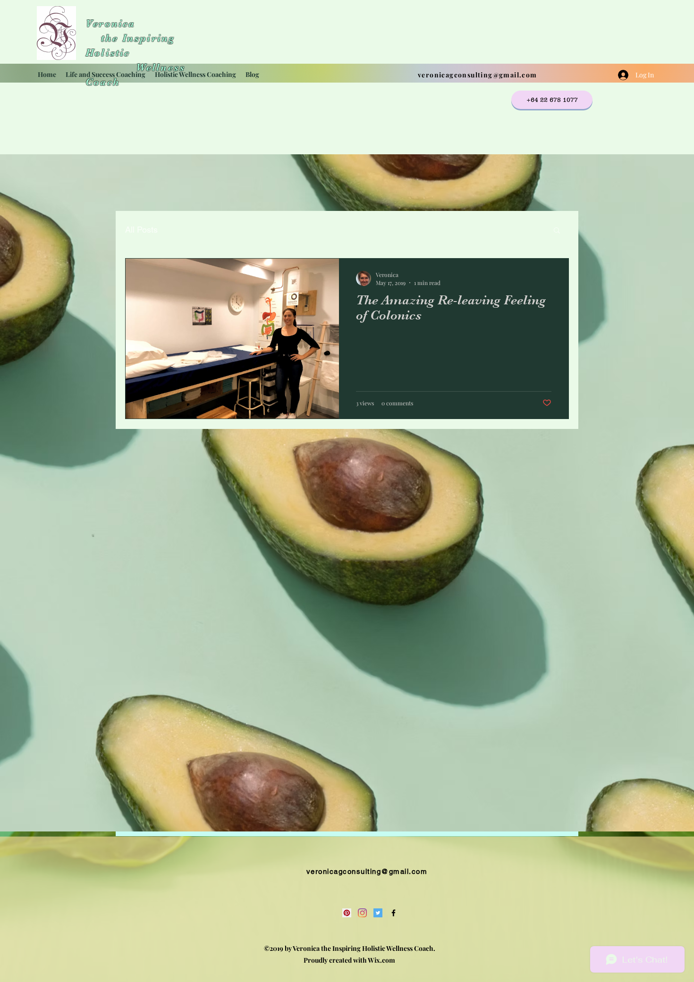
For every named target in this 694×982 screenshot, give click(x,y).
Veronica (110, 23)
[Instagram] (362, 912)
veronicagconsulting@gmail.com (477, 74)
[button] (556, 231)
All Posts (141, 230)
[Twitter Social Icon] (377, 912)
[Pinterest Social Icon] (346, 912)
